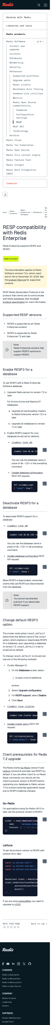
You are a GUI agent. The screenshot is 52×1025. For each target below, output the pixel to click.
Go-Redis (25, 767)
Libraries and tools (19, 25)
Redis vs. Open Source (11, 986)
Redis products (15, 34)
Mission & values (9, 998)
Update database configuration (27, 472)
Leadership (7, 1002)
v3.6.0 (17, 904)
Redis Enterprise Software (25, 212)
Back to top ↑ (39, 923)
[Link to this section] (44, 315)
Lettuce (6, 771)
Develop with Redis (18, 17)
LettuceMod (25, 901)
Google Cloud (7, 1021)
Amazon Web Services (11, 1018)
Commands (11, 183)
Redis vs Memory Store (12, 982)
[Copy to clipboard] (45, 450)
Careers (5, 1006)
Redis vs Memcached (11, 978)
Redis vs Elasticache (10, 975)
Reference (37, 212)
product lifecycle (17, 280)
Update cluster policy (18, 724)
